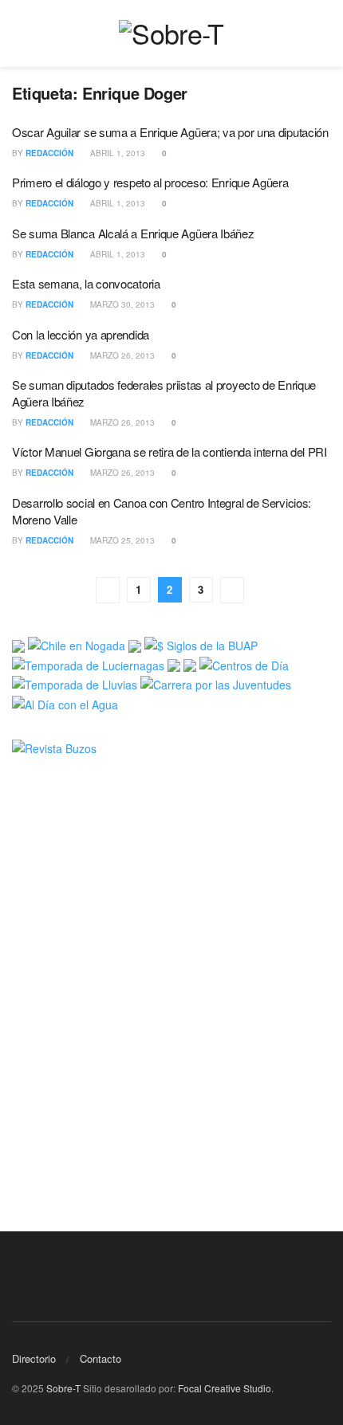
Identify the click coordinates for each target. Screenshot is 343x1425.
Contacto (100, 1358)
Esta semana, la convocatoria (86, 283)
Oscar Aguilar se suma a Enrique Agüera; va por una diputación (170, 132)
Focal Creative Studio (224, 1388)
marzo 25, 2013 (121, 540)
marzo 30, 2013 (121, 304)
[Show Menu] (19, 33)
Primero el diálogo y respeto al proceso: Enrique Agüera (150, 182)
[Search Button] (324, 33)
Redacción (49, 153)
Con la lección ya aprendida (80, 334)
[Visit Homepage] (171, 33)
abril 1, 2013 (116, 153)
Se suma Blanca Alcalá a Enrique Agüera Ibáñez (133, 233)
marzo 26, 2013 (121, 355)
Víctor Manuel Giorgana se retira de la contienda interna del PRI (169, 451)
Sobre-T (63, 1388)
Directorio (34, 1358)
